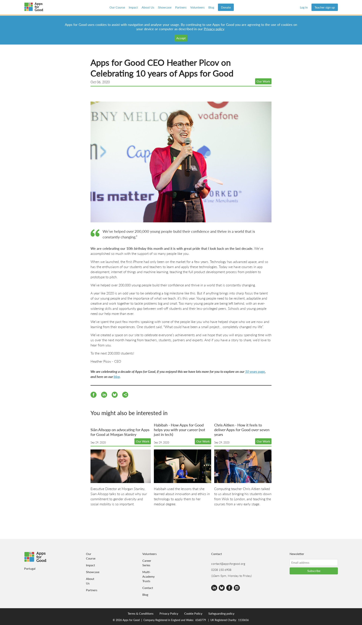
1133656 (243, 620)
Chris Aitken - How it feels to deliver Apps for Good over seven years (241, 429)
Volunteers (197, 7)
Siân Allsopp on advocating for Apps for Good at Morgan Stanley (120, 432)
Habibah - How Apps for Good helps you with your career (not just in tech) (179, 429)
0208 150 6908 (221, 569)
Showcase (164, 7)
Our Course (117, 7)
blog (117, 376)
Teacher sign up (324, 7)
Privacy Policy (169, 613)
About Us (148, 7)
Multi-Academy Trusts (147, 576)
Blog (211, 7)
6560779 (200, 620)
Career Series (146, 562)
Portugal (29, 568)
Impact (133, 7)
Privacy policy (214, 28)
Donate (226, 7)
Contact (147, 588)
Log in (304, 7)
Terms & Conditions (140, 613)
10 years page (255, 371)
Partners (180, 7)
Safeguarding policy (221, 613)
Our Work (263, 81)
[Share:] (104, 395)
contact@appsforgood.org (228, 563)
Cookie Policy (193, 613)
